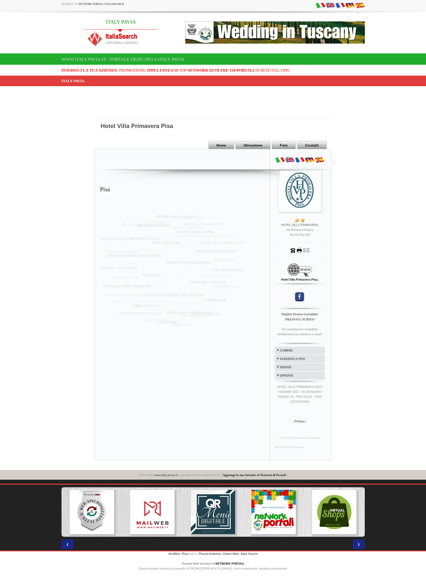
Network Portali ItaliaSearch (101, 3)
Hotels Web (231, 554)
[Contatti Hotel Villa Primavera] (299, 250)
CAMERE (286, 350)
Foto (284, 145)
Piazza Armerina (210, 554)
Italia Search (249, 554)
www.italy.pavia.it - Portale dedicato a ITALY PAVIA (122, 59)
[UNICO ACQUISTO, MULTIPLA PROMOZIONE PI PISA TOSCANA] (273, 512)
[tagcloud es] (360, 5)
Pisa (185, 554)
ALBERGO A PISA (292, 359)
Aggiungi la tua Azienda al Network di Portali (254, 475)
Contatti (312, 145)
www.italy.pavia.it (166, 475)
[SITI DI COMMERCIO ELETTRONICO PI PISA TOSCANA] (334, 512)
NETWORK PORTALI (229, 563)
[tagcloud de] (350, 5)
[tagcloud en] (330, 5)
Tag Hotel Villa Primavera (289, 447)
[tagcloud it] (320, 5)
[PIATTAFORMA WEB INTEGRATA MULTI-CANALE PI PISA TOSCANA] (92, 512)
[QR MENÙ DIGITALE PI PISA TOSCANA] (213, 512)
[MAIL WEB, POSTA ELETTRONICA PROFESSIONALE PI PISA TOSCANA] (152, 512)
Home (221, 145)
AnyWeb (174, 554)
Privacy (300, 421)
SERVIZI (285, 367)
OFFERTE (286, 375)
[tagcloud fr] (340, 5)
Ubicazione (253, 145)
